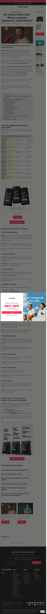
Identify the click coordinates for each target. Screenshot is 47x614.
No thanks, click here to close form (11, 315)
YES (12, 312)
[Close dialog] (44, 294)
